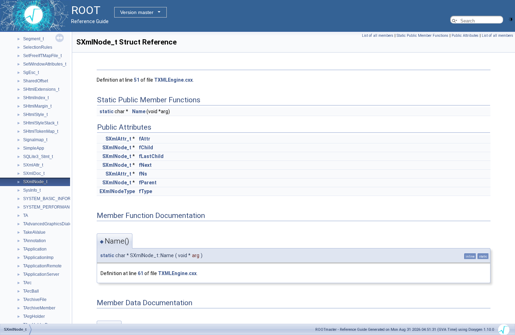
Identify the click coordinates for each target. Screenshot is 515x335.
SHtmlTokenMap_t (40, 131)
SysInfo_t (32, 190)
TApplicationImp (38, 257)
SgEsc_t (31, 72)
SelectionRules (37, 47)
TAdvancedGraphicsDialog (48, 223)
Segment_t (33, 38)
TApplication (35, 249)
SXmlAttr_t (33, 165)
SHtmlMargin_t (37, 106)
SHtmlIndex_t (36, 97)
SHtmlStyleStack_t (40, 123)
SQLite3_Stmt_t (38, 156)
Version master (136, 12)
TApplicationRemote (42, 266)
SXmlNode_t (35, 181)
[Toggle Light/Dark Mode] (510, 19)
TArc (27, 282)
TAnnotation (34, 240)
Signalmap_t (35, 139)
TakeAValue (34, 232)
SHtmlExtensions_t (41, 89)
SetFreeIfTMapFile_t (42, 55)
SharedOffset (35, 80)
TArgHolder (34, 316)
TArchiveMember (39, 308)
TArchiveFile (35, 299)
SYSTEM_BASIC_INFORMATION (55, 198)
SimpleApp (33, 148)
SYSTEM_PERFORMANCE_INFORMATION (65, 207)
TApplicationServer (41, 274)
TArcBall (31, 291)
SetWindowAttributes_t (44, 64)
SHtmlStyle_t (35, 114)
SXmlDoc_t (33, 173)
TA (25, 215)
